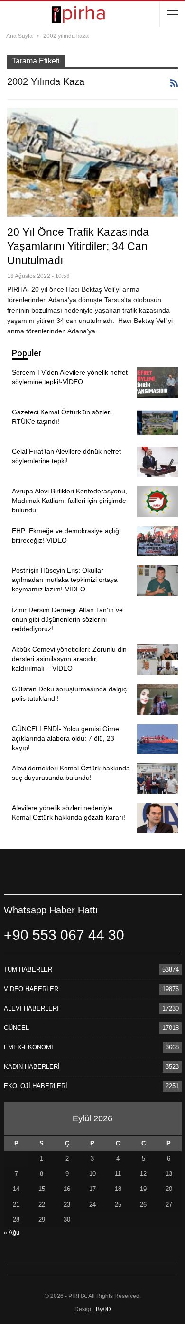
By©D (103, 1309)
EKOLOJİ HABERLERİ (35, 1086)
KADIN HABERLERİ (32, 1066)
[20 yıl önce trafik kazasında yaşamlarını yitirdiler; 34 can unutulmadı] (92, 162)
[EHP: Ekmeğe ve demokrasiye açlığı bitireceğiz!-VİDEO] (157, 541)
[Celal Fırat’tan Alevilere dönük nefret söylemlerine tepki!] (157, 462)
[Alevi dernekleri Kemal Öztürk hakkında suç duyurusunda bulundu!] (157, 778)
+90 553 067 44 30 (64, 935)
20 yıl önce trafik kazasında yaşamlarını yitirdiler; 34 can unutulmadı (78, 246)
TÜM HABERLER (28, 969)
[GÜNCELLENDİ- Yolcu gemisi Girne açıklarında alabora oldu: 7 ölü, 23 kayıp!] (157, 739)
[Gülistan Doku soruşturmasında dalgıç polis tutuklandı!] (157, 699)
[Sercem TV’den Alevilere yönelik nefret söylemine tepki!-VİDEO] (157, 382)
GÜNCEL (16, 1027)
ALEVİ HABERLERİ (31, 1008)
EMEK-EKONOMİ (28, 1047)
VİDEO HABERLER (31, 989)
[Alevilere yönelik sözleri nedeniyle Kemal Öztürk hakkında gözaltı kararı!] (157, 818)
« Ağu (11, 1232)
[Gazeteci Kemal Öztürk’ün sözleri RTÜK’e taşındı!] (157, 422)
